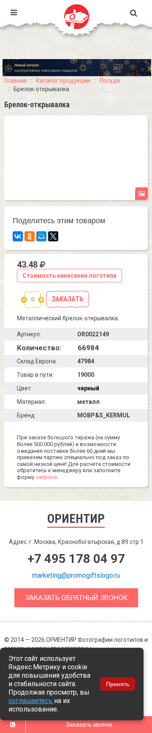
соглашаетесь (31, 701)
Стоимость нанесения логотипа (69, 275)
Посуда (110, 80)
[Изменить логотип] (141, 193)
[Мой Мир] (41, 236)
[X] (53, 236)
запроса (46, 477)
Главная (15, 80)
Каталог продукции (63, 80)
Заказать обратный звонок (76, 597)
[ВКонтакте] (18, 236)
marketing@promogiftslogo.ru (76, 575)
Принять (117, 684)
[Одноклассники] (29, 236)
